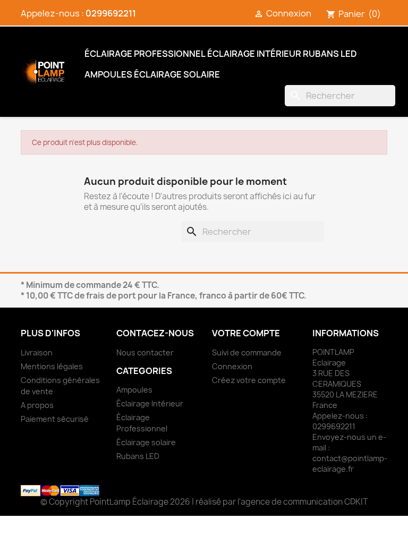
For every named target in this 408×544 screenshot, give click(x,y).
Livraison (37, 352)
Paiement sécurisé (55, 419)
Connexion (232, 366)
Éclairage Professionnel (145, 54)
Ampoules (108, 74)
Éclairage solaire (177, 74)
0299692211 (111, 13)
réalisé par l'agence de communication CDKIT (282, 501)
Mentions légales (52, 366)
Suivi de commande (247, 352)
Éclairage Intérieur (254, 54)
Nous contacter (145, 352)
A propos (37, 405)
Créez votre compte (249, 380)
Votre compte (246, 333)
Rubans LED (330, 54)
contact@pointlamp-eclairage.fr (349, 463)
